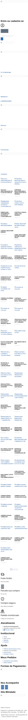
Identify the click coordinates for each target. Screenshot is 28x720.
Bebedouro (4, 96)
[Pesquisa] (2, 38)
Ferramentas (5, 150)
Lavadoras (4, 174)
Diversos (3, 125)
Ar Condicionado (6, 72)
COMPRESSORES (6, 101)
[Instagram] (6, 687)
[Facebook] (2, 687)
